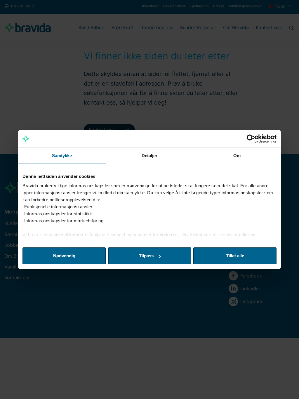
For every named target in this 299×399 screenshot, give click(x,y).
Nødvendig (64, 255)
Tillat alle (235, 255)
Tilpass (146, 255)
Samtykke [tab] (62, 155)
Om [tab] (237, 155)
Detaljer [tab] (150, 155)
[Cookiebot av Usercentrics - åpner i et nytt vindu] (251, 138)
